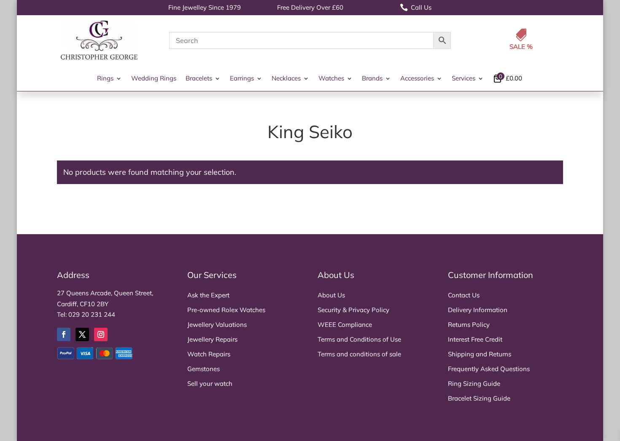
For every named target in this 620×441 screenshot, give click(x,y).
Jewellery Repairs (212, 339)
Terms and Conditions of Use (359, 339)
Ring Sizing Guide (474, 384)
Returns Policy (469, 325)
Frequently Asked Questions (489, 369)
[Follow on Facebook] (63, 334)
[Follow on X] (82, 334)
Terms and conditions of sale (359, 354)
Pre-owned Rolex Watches (226, 310)
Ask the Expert (208, 295)
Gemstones (203, 369)
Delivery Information (477, 310)
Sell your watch (209, 384)
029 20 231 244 (91, 314)
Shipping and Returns (479, 354)
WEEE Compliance (345, 325)
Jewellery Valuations (217, 325)
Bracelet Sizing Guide (479, 398)
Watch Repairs (208, 354)
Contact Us (464, 295)
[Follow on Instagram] (101, 334)
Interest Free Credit (475, 339)
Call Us (415, 7)
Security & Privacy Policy (353, 310)
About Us (331, 295)
